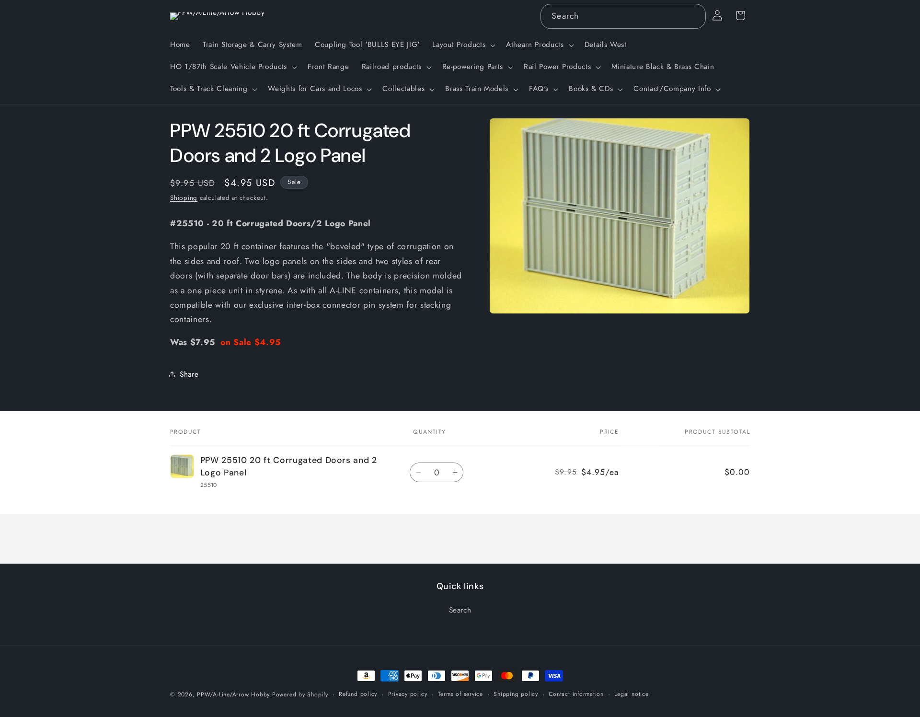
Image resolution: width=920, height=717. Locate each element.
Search (460, 610)
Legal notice (631, 694)
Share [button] (189, 374)
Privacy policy (407, 694)
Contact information (576, 694)
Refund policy (358, 694)
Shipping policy (516, 694)
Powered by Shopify (300, 694)
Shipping (183, 197)
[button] (463, 45)
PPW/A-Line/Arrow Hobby (233, 694)
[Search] (693, 15)
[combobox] (623, 16)
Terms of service (460, 694)
